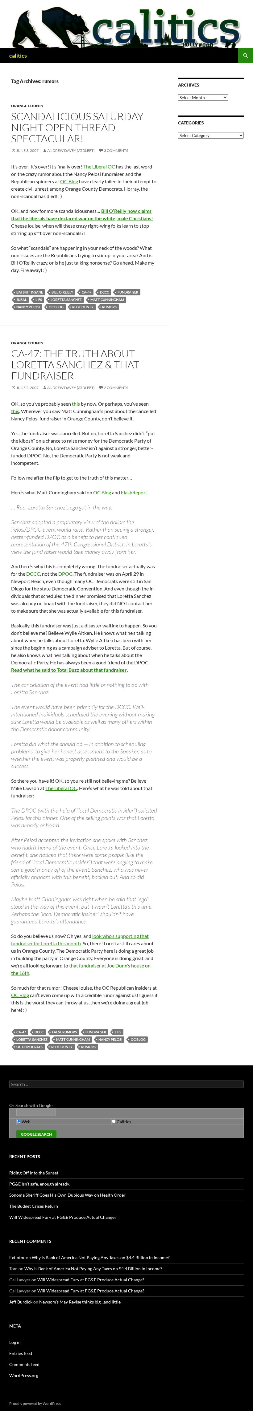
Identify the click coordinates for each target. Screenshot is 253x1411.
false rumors (64, 1032)
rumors (109, 307)
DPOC (65, 574)
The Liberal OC (99, 166)
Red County (82, 307)
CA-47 (86, 292)
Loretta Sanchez (66, 300)
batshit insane (29, 292)
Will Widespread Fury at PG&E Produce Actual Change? (62, 1217)
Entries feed (20, 1353)
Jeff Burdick (20, 1301)
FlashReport (134, 492)
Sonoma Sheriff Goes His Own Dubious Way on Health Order (67, 1195)
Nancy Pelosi (28, 307)
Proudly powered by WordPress (35, 1403)
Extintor (17, 1257)
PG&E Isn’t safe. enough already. (39, 1183)
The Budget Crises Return (33, 1206)
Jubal (21, 300)
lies (38, 300)
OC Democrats (29, 1047)
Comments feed (24, 1364)
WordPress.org (23, 1375)
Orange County (27, 105)
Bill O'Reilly (62, 292)
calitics (18, 55)
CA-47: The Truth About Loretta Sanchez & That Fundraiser (75, 364)
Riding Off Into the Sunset (33, 1172)
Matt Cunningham (107, 300)
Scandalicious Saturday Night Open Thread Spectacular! (77, 127)
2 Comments (116, 387)
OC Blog (69, 181)
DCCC (104, 292)
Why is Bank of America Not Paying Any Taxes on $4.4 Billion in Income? (101, 1257)
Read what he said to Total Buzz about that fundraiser (69, 670)
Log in (15, 1342)
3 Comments (116, 150)
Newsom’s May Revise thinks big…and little (80, 1301)
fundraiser (128, 292)
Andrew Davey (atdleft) (71, 150)
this (76, 404)
